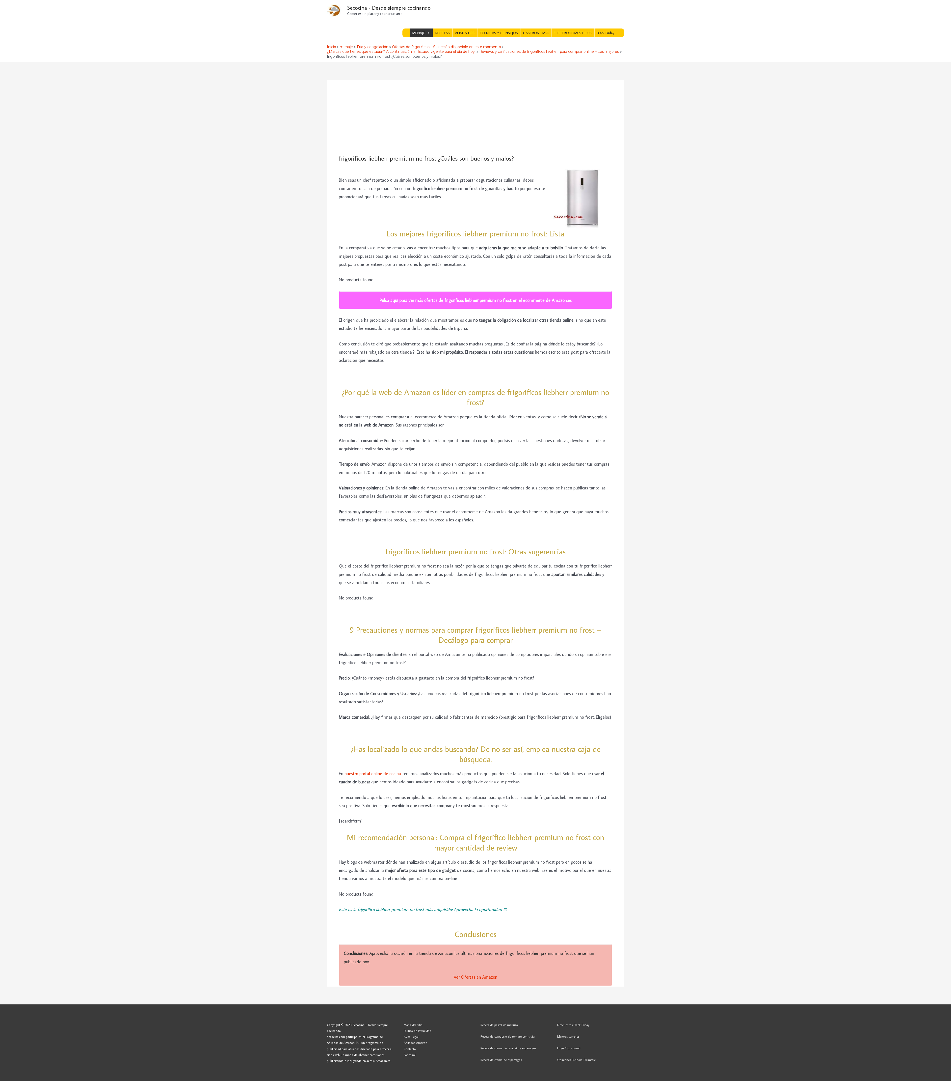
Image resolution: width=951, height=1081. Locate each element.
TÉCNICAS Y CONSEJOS (499, 32)
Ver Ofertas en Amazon (475, 977)
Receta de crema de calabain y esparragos (508, 1048)
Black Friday (605, 32)
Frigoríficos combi (569, 1048)
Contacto (410, 1049)
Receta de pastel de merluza (499, 1025)
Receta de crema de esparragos (501, 1060)
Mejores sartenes (568, 1036)
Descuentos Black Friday (573, 1025)
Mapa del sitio (413, 1025)
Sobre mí (410, 1055)
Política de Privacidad (417, 1031)
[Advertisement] (475, 117)
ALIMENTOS (465, 32)
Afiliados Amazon (415, 1043)
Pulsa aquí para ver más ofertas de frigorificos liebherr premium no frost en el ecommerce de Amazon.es (476, 300)
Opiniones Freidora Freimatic (576, 1060)
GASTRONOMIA (536, 32)
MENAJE (418, 32)
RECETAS (442, 32)
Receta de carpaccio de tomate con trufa (507, 1036)
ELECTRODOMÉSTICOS (573, 32)
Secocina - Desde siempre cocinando (389, 7)
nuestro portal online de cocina (372, 773)
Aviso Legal (411, 1037)
